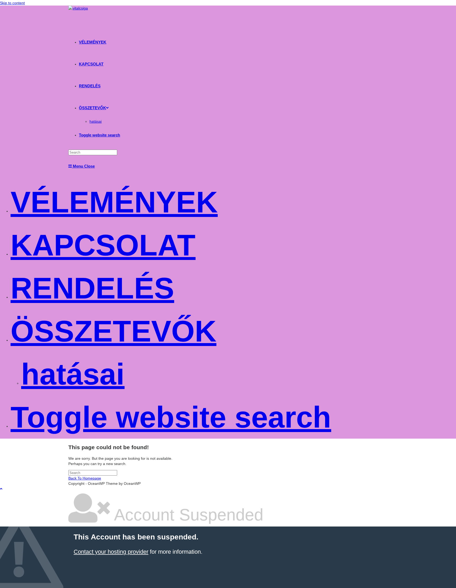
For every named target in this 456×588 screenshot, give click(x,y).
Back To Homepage (84, 478)
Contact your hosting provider (111, 551)
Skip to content (12, 3)
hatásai (73, 374)
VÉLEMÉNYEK (114, 202)
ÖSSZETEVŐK (113, 331)
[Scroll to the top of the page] (1, 489)
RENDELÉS (92, 288)
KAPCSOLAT (103, 245)
